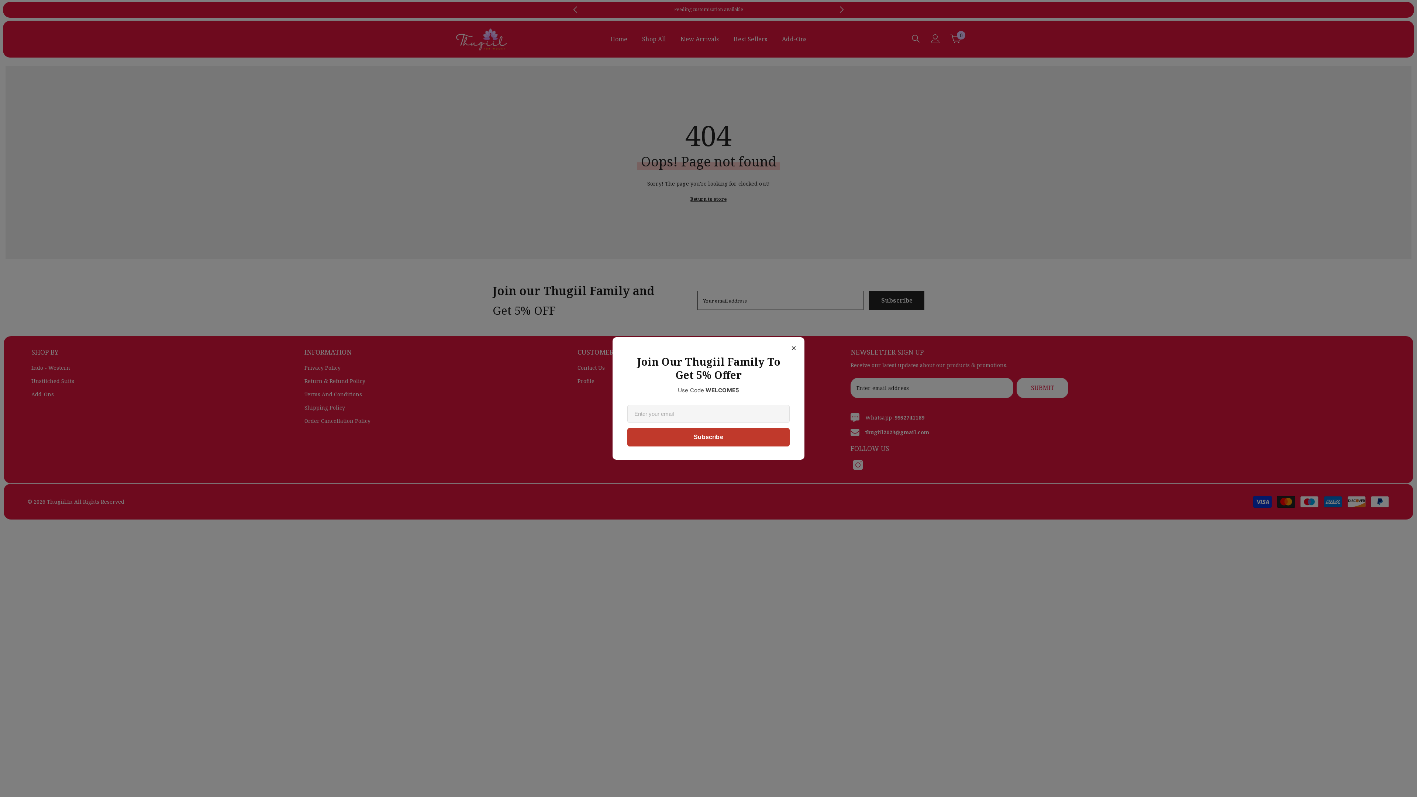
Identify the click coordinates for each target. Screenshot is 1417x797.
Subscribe (708, 437)
